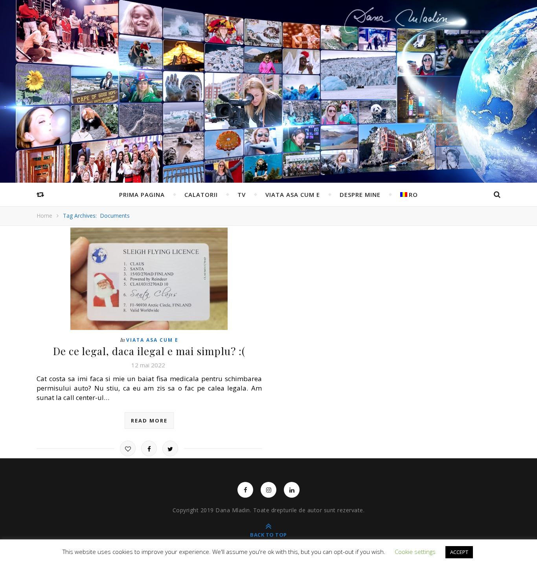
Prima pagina (142, 194)
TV (241, 194)
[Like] (128, 448)
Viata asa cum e (292, 194)
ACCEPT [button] (459, 552)
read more (149, 420)
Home (44, 215)
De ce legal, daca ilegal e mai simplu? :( (149, 351)
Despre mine (360, 194)
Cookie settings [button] (415, 552)
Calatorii (201, 194)
